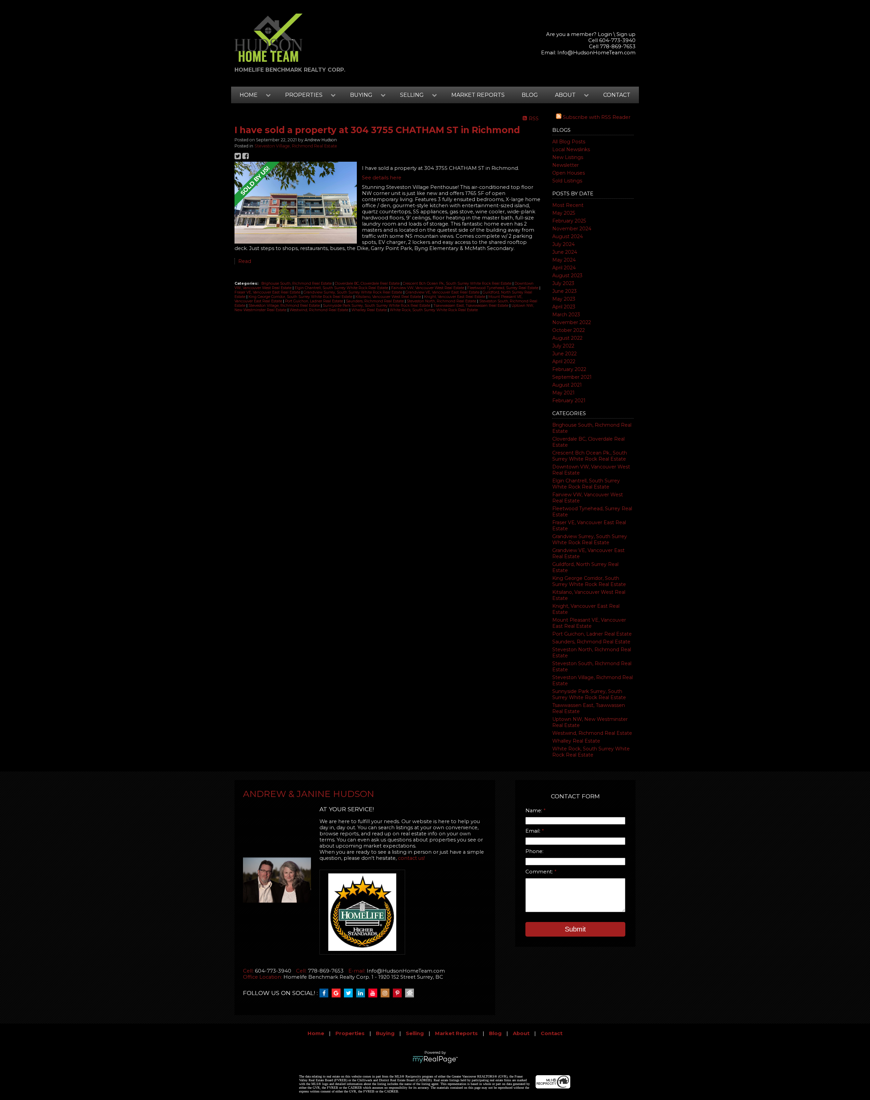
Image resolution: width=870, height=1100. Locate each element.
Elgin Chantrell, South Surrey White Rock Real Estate (586, 484)
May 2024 (564, 260)
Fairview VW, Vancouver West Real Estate (428, 288)
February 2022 (569, 369)
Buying (385, 1033)
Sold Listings (567, 181)
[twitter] (350, 993)
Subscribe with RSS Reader (595, 117)
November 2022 (571, 322)
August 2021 (567, 385)
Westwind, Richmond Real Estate (592, 733)
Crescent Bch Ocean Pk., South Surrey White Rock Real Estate (589, 456)
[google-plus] (338, 993)
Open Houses (568, 173)
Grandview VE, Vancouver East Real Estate (443, 292)
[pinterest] (399, 993)
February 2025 (569, 221)
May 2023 (563, 299)
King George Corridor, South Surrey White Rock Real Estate (589, 581)
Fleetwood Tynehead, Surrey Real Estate (503, 288)
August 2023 (567, 275)
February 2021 (569, 400)
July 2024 (563, 244)
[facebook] (325, 993)
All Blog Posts (568, 142)
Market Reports (478, 95)
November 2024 (571, 229)
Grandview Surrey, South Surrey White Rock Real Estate (589, 539)
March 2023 (566, 315)
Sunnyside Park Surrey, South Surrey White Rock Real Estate (589, 694)
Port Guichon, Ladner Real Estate (592, 634)
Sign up (626, 34)
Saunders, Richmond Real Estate (591, 642)
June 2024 (564, 252)
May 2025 (563, 213)
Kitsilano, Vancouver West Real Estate (388, 297)
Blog (530, 95)
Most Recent (568, 205)
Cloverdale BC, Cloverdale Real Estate (368, 283)
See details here (381, 178)
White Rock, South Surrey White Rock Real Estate (591, 752)
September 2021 (572, 377)
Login (605, 34)
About (521, 1033)
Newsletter (565, 165)
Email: (533, 831)
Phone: (534, 851)
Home (316, 1033)
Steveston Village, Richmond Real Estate (296, 145)
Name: (534, 811)
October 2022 (568, 330)
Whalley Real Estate (576, 741)
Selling (415, 1033)
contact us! (411, 858)
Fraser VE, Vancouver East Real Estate (267, 292)
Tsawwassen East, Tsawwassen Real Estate (471, 305)
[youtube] (374, 993)
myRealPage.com (435, 1059)
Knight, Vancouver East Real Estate (455, 297)
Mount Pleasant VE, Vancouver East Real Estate (589, 623)
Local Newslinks (571, 149)
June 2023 (564, 291)
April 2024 (564, 268)
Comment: (539, 872)
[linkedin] (362, 993)
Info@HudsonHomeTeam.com (596, 53)
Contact (616, 95)
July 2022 (563, 346)
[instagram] (387, 993)
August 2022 (567, 338)
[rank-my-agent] (411, 993)
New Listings (567, 157)
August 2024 (567, 236)
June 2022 (564, 354)
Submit (575, 929)
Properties (350, 1033)
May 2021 (563, 393)
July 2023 (563, 283)
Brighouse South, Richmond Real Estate (297, 283)
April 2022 (563, 361)
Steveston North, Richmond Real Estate (442, 301)
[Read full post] (295, 203)
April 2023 (563, 307)
